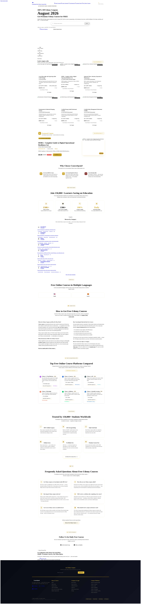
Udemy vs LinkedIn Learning (93, 391)
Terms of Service (74, 584)
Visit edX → (99, 384)
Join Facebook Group (66, 544)
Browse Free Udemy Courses (70, 522)
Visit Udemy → (55, 385)
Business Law (77, 84)
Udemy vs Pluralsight (46, 391)
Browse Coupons (44, 29)
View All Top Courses (98, 133)
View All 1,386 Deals (97, 61)
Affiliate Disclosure (74, 585)
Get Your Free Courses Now (70, 456)
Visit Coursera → (77, 384)
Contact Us (73, 587)
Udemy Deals (54, 584)
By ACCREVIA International (90, 79)
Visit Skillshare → (67, 401)
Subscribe (81, 572)
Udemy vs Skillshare (68, 391)
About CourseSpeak (55, 587)
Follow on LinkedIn (78, 544)
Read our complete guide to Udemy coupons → (47, 348)
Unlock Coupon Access (57, 29)
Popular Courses (54, 585)
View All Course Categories (70, 274)
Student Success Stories (75, 589)
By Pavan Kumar (43, 79)
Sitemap (72, 590)
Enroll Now (56, 154)
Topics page (75, 346)
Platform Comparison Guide (95, 582)
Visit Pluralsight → (45, 400)
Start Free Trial (43, 558)
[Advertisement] (70, 38)
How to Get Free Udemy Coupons (57, 589)
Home (53, 582)
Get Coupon (49, 92)
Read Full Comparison (68, 384)
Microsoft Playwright (53, 85)
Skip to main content (4, 0)
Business (56, 148)
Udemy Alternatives (94, 592)
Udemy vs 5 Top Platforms (47, 376)
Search (87, 23)
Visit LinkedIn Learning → (91, 401)
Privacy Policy (73, 582)
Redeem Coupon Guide (55, 590)
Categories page (93, 346)
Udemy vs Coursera (68, 376)
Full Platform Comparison (70, 370)
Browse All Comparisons (47, 385)
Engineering (100, 85)
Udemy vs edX (90, 376)
